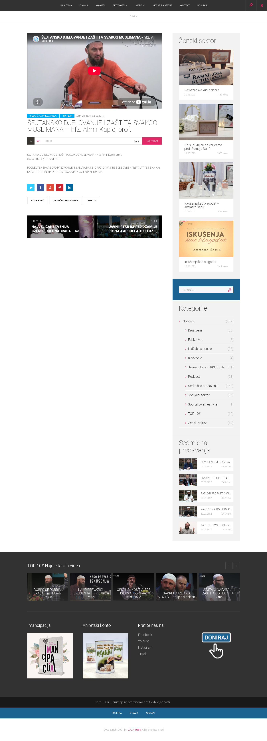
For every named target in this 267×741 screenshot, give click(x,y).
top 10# (92, 200)
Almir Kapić (37, 200)
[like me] (38, 141)
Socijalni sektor (199, 395)
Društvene (195, 330)
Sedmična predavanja (43, 116)
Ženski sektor (197, 423)
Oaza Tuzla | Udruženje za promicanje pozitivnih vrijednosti (132, 702)
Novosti (100, 5)
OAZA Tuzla (134, 729)
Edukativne (195, 339)
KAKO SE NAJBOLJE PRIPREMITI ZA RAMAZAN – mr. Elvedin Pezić (216, 509)
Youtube (144, 641)
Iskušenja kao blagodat (200, 262)
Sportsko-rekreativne (202, 404)
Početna (133, 16)
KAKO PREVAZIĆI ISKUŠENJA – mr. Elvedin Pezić (91, 593)
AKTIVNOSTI (119, 5)
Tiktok (142, 654)
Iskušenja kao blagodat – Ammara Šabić (201, 205)
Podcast (194, 376)
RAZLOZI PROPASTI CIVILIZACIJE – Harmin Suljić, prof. (216, 493)
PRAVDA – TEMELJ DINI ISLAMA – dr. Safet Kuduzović (216, 477)
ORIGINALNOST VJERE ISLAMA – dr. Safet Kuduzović (133, 593)
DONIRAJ (202, 5)
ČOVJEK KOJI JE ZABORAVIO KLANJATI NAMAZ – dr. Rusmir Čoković (216, 462)
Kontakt (150, 713)
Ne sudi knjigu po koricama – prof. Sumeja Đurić (204, 147)
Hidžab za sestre (162, 5)
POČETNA (117, 713)
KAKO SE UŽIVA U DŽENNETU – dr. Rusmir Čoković (216, 525)
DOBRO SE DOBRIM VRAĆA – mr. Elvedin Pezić (47, 593)
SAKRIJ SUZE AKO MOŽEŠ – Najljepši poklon (176, 595)
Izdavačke (195, 358)
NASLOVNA (66, 5)
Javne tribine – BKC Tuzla (206, 367)
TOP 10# (67, 116)
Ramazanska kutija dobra (201, 90)
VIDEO (139, 5)
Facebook (145, 635)
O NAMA (84, 5)
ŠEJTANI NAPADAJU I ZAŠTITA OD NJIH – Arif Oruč (219, 593)
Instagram (145, 647)
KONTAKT (185, 5)
